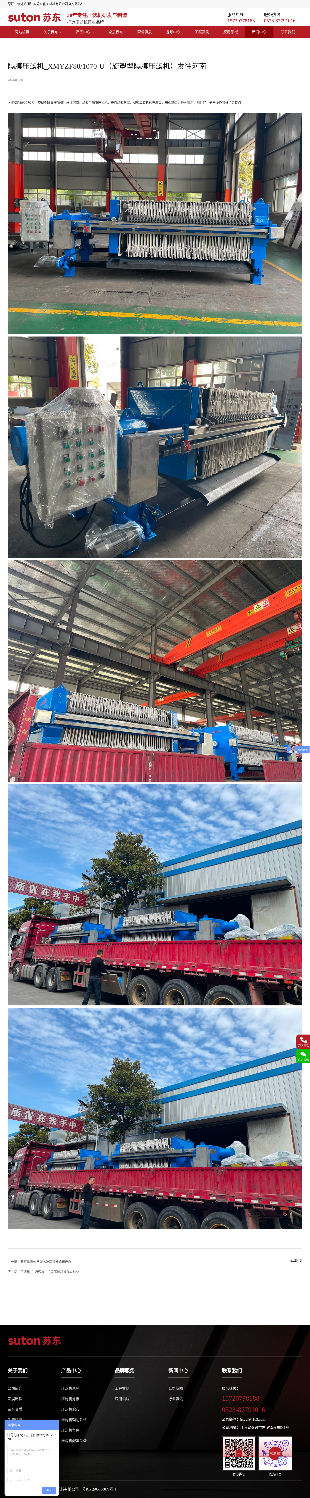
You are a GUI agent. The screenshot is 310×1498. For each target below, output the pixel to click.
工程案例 (202, 32)
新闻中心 (259, 32)
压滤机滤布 (70, 1409)
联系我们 (288, 32)
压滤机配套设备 (74, 1441)
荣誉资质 (144, 32)
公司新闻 (175, 1388)
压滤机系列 (70, 1388)
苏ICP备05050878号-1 (99, 1489)
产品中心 (83, 32)
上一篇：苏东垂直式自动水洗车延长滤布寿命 (39, 1261)
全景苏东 (115, 32)
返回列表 (296, 1260)
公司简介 (15, 1388)
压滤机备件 (70, 1430)
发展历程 (15, 1399)
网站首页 (22, 32)
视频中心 (173, 32)
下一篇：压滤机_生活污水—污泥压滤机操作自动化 (43, 1272)
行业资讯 (175, 1399)
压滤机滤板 (70, 1399)
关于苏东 (51, 32)
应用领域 (230, 32)
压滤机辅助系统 (74, 1420)
